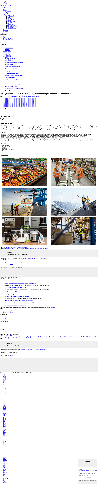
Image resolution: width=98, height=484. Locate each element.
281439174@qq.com (9, 312)
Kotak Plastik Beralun (9, 24)
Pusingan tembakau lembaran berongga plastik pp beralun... (19, 300)
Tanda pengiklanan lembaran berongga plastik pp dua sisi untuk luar (18, 247)
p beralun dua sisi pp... (10, 64)
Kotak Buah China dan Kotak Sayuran (63, 336)
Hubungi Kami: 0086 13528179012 (6, 5)
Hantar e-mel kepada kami (5, 113)
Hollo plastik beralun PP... (11, 77)
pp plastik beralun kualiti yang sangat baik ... (15, 305)
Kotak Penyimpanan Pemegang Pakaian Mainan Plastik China (11, 336)
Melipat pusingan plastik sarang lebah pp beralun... (17, 296)
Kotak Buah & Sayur (11, 25)
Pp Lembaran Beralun (11, 16)
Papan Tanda (9, 18)
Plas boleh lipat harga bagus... (12, 73)
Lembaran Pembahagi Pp (11, 28)
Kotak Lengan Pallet (8, 20)
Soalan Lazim (5, 30)
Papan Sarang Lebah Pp (9, 19)
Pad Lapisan (9, 17)
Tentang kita (5, 10)
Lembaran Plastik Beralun (9, 15)
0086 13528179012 (7, 311)
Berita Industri (5, 332)
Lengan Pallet (9, 22)
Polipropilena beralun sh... (11, 90)
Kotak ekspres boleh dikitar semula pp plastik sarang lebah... (19, 291)
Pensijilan (6, 13)
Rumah (4, 9)
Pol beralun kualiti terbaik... (11, 68)
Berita (4, 29)
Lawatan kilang (8, 11)
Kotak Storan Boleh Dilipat (12, 26)
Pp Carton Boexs (10, 27)
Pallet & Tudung (10, 23)
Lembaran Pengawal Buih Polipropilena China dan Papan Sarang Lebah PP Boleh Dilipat (39, 336)
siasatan (53, 307)
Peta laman (2, 335)
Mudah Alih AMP (8, 335)
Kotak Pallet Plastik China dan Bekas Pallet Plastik (11, 337)
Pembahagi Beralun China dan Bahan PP (27, 337)
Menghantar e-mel (3, 339)
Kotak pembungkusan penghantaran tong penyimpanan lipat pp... (20, 283)
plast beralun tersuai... (10, 82)
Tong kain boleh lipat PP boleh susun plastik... (16, 287)
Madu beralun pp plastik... (11, 86)
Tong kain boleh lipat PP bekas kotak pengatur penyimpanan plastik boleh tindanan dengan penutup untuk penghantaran (26, 248)
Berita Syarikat (5, 331)
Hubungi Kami (5, 31)
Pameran (6, 12)
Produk (4, 14)
